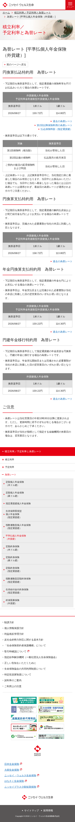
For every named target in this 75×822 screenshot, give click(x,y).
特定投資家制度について (18, 674)
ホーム (6, 12)
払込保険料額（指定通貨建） (56, 129)
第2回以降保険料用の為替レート (54, 125)
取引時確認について (15, 651)
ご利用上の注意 (13, 686)
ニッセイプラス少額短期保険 (20, 786)
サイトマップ (31, 810)
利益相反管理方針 (14, 633)
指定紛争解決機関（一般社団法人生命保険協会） (31, 657)
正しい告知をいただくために (20, 663)
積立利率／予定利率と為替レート (32, 12)
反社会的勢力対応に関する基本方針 (24, 639)
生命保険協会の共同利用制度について (25, 668)
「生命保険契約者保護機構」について (25, 645)
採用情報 (48, 810)
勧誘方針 (9, 622)
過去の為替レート (62, 121)
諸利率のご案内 (13, 680)
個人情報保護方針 (14, 628)
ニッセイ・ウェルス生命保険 (20, 775)
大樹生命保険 (11, 769)
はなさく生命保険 (14, 781)
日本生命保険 (11, 764)
